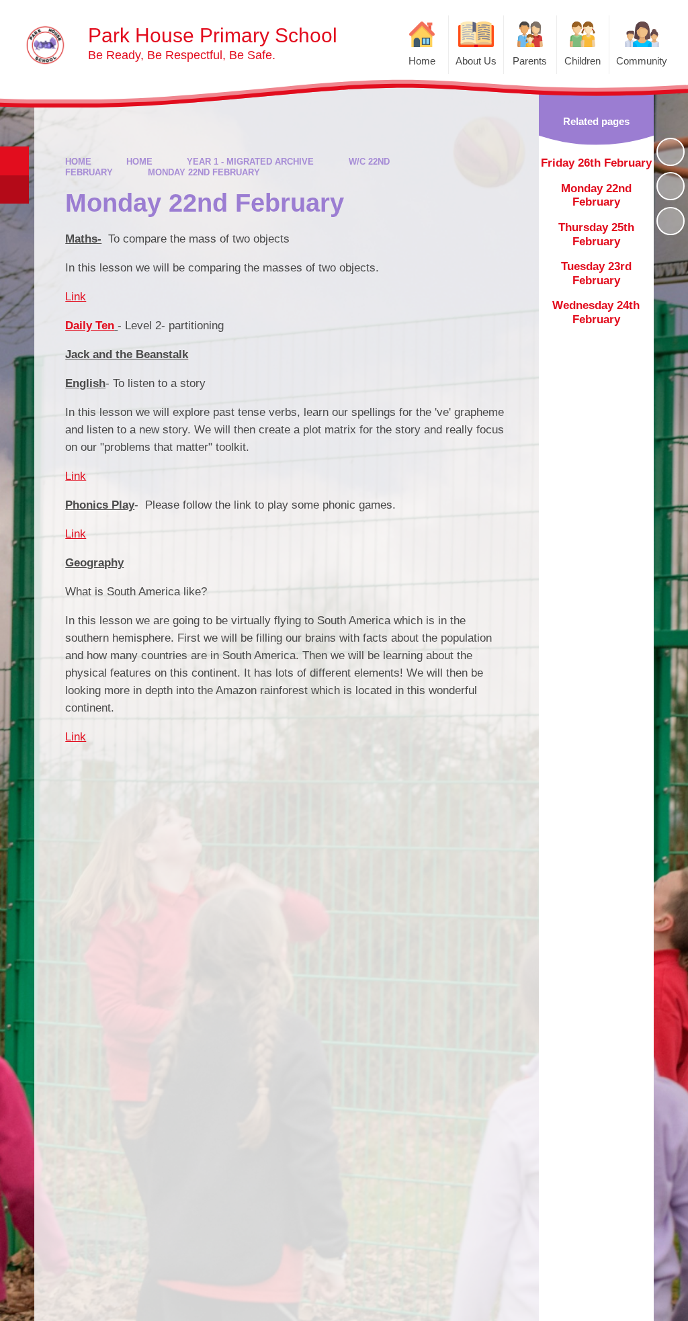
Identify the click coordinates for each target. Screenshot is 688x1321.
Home (78, 162)
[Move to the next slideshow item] (670, 221)
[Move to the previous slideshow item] (670, 186)
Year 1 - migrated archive (250, 162)
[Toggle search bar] (14, 160)
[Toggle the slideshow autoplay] (670, 152)
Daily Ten (89, 325)
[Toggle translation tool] (14, 189)
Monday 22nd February (204, 172)
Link (75, 296)
